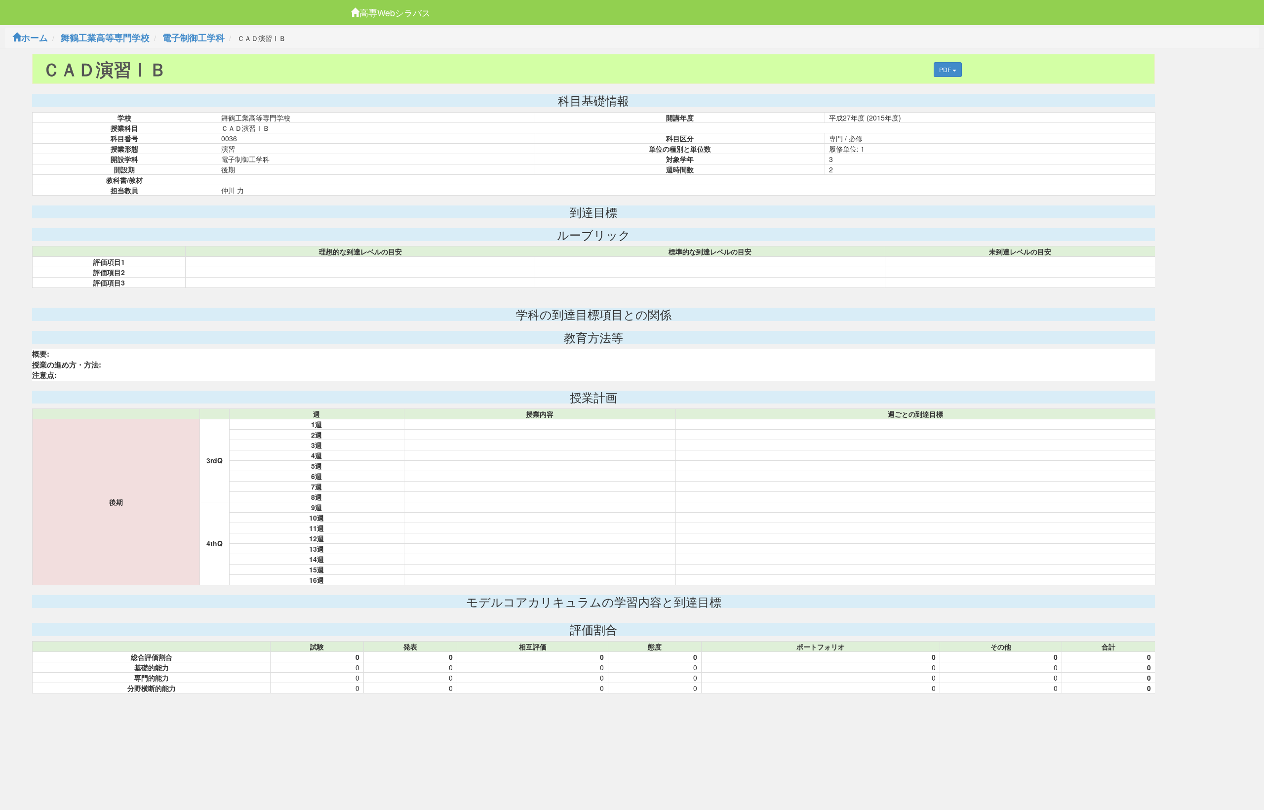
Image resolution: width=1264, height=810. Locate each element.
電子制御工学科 (193, 37)
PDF (945, 69)
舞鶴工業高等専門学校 (105, 37)
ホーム (34, 37)
